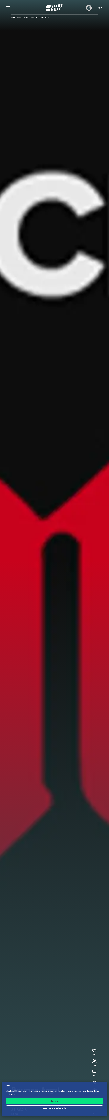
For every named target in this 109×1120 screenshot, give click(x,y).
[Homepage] (54, 8)
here (13, 1094)
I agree (54, 1101)
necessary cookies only (54, 1108)
